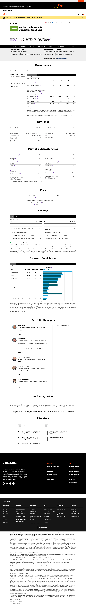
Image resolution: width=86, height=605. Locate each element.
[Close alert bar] (82, 17)
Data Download (72, 22)
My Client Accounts (47, 519)
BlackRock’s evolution (75, 513)
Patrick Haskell (22, 338)
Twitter (9, 479)
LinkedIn (14, 479)
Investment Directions (20, 516)
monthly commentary (62, 58)
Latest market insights (20, 511)
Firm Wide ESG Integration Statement (29, 406)
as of (28, 78)
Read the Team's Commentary (63, 325)
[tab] (18, 86)
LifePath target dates (34, 511)
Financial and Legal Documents (60, 22)
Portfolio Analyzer (47, 513)
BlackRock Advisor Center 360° (49, 511)
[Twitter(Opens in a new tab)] (10, 483)
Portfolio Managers (60, 46)
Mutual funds (5, 513)
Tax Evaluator (46, 516)
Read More (21, 334)
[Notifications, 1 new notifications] (82, 14)
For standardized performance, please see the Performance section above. (26, 181)
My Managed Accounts (48, 518)
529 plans (5, 519)
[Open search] (79, 14)
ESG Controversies (51, 576)
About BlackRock (74, 511)
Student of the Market (20, 513)
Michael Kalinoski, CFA (24, 357)
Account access (60, 518)
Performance (22, 46)
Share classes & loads (61, 516)
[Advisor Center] (8, 12)
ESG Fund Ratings (59, 575)
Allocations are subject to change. (43, 307)
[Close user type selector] (83, 5)
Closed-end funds (6, 518)
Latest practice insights (20, 521)
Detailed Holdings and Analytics (20, 242)
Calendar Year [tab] (49, 74)
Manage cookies (73, 482)
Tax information (60, 513)
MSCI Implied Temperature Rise (62, 576)
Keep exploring (43, 527)
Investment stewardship (75, 516)
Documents (71, 46)
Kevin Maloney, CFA (23, 366)
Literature (59, 511)
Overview (14, 46)
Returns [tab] (29, 71)
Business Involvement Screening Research (23, 576)
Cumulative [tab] (40, 74)
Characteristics (41, 46)
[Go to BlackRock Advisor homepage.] (10, 463)
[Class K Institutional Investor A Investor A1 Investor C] (15, 33)
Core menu (32, 519)
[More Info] (49, 39)
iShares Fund (64, 534)
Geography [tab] (19, 264)
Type (12, 269)
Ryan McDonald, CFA (23, 379)
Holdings (50, 46)
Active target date (33, 513)
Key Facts (31, 46)
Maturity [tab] (26, 264)
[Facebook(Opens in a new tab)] (4, 483)
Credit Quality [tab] (34, 264)
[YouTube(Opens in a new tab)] (13, 483)
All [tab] (16, 216)
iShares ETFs (5, 511)
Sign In (80, 1)
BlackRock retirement (75, 518)
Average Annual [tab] (31, 74)
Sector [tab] (12, 264)
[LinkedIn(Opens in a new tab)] (7, 483)
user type (28, 6)
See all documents (24, 450)
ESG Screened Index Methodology (39, 576)
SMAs (4, 516)
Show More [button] (40, 301)
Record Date (12, 74)
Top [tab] (12, 216)
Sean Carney (21, 325)
